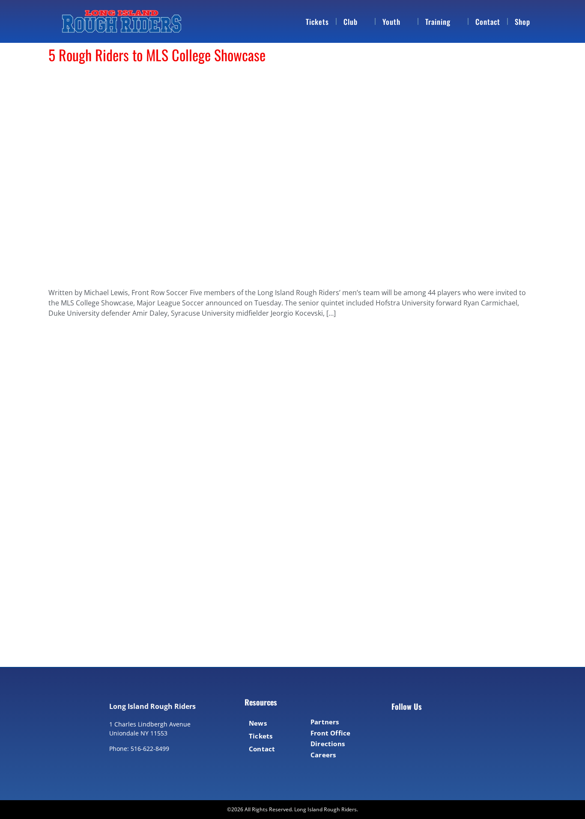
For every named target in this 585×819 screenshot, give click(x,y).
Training (438, 21)
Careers (323, 754)
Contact (487, 21)
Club (350, 21)
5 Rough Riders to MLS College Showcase (157, 55)
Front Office (330, 733)
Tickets (317, 21)
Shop (522, 21)
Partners (324, 721)
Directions (327, 743)
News (258, 723)
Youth (391, 21)
